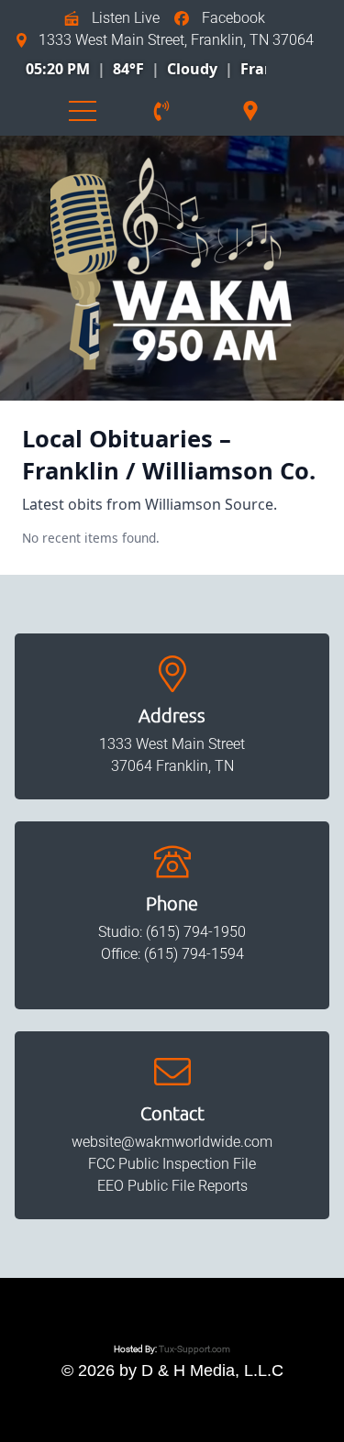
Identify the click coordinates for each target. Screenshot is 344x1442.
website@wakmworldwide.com (172, 1141)
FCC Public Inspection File (172, 1163)
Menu (82, 111)
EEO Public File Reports (172, 1185)
